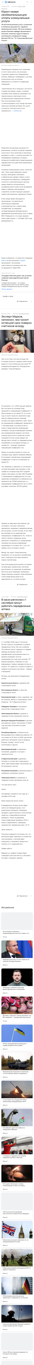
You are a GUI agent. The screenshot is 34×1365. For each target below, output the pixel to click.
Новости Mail (21, 6)
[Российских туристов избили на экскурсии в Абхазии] (17, 1122)
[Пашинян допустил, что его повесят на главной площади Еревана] (17, 953)
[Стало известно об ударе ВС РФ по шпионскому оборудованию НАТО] (17, 1094)
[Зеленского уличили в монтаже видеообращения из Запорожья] (17, 982)
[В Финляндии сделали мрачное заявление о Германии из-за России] (17, 1290)
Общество (4, 8)
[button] (17, 53)
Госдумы (22, 260)
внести (3, 260)
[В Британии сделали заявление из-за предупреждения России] (17, 1234)
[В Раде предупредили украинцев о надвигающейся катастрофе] (17, 1038)
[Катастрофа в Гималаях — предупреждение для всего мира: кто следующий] (17, 925)
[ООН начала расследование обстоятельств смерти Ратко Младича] (17, 1206)
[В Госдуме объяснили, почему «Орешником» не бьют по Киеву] (17, 1178)
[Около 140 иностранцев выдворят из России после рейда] (17, 1346)
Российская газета (24, 313)
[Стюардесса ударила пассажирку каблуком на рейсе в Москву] (17, 1150)
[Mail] (6, 2)
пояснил (16, 111)
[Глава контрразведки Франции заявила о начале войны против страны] (17, 1318)
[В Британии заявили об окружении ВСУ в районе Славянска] (17, 1262)
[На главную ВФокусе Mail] (11, 2)
